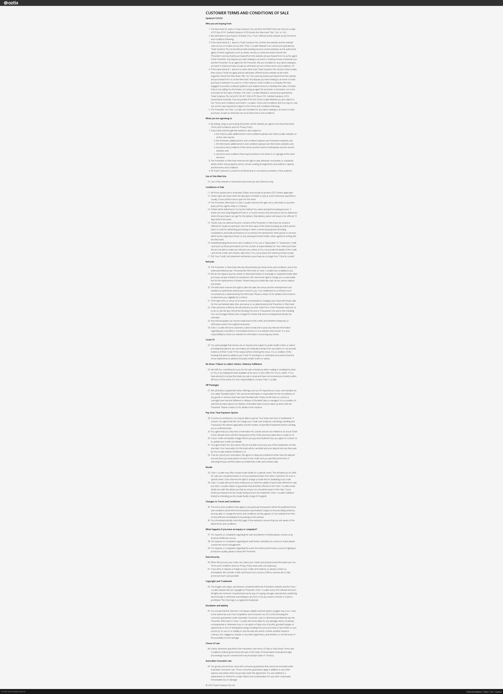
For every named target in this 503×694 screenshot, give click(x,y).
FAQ (492, 691)
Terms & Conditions (474, 691)
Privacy (486, 691)
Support (498, 691)
